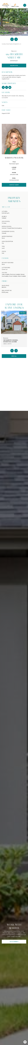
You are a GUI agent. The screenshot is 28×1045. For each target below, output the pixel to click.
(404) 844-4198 (14, 174)
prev (12, 39)
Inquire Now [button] (14, 65)
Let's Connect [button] (14, 941)
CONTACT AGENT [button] (14, 184)
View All (14, 356)
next (16, 39)
